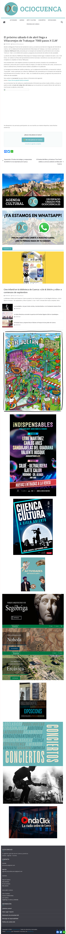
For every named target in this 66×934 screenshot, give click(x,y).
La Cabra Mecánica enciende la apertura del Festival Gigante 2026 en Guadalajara (36, 314)
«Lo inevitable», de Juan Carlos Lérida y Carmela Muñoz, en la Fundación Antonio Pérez (37, 306)
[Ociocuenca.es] (4, 22)
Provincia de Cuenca (33, 24)
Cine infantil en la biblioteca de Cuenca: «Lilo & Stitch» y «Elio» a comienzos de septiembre (33, 291)
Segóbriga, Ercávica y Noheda (10, 899)
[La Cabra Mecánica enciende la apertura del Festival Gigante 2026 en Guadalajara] (7, 315)
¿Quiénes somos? (7, 908)
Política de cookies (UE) (8, 922)
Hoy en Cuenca (6, 879)
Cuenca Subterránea (7, 895)
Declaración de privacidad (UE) (10, 915)
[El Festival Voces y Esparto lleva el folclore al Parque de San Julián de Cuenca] (7, 323)
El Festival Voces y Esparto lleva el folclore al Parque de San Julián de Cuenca (35, 322)
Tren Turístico (6, 893)
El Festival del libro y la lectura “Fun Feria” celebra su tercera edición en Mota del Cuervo (49, 162)
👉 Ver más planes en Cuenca (33, 140)
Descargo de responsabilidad (10, 918)
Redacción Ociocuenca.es (18, 44)
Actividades (13, 20)
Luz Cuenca (5, 897)
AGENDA (22, 20)
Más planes (5, 886)
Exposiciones (52, 20)
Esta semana (5, 881)
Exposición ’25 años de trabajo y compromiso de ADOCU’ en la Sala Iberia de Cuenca (18, 161)
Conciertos (41, 20)
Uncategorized (8, 33)
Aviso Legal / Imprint (8, 912)
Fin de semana (6, 884)
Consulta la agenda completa (33, 144)
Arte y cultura (31, 20)
